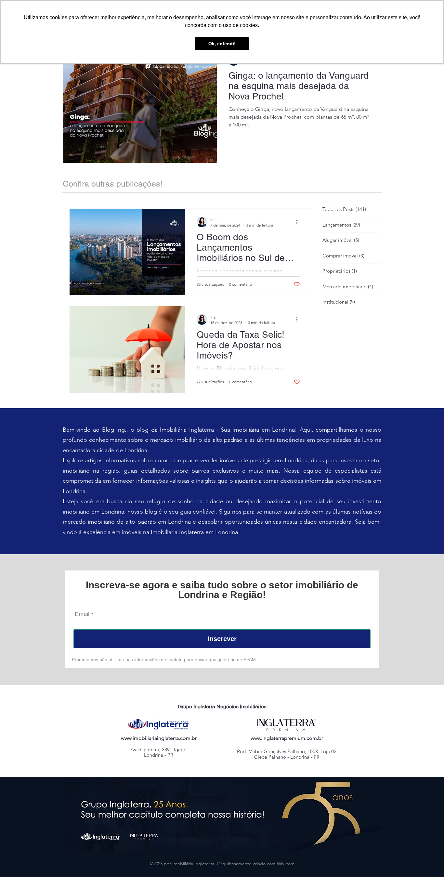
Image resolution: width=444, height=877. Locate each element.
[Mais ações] (299, 222)
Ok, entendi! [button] (222, 43)
